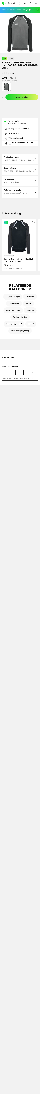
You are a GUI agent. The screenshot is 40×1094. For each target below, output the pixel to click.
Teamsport (30, 310)
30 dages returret (14, 133)
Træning (28, 303)
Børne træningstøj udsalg (20, 331)
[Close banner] (37, 10)
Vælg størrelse (22, 97)
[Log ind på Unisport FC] (25, 3)
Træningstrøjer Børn (20, 317)
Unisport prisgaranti (15, 138)
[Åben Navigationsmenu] (35, 3)
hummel (31, 324)
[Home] (8, 3)
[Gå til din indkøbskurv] (30, 3)
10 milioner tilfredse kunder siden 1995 (20, 143)
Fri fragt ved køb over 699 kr (18, 129)
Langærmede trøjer (13, 297)
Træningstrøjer (14, 303)
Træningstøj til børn (13, 310)
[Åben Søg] (20, 3)
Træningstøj (30, 297)
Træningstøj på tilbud (14, 324)
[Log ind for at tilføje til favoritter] (3, 97)
